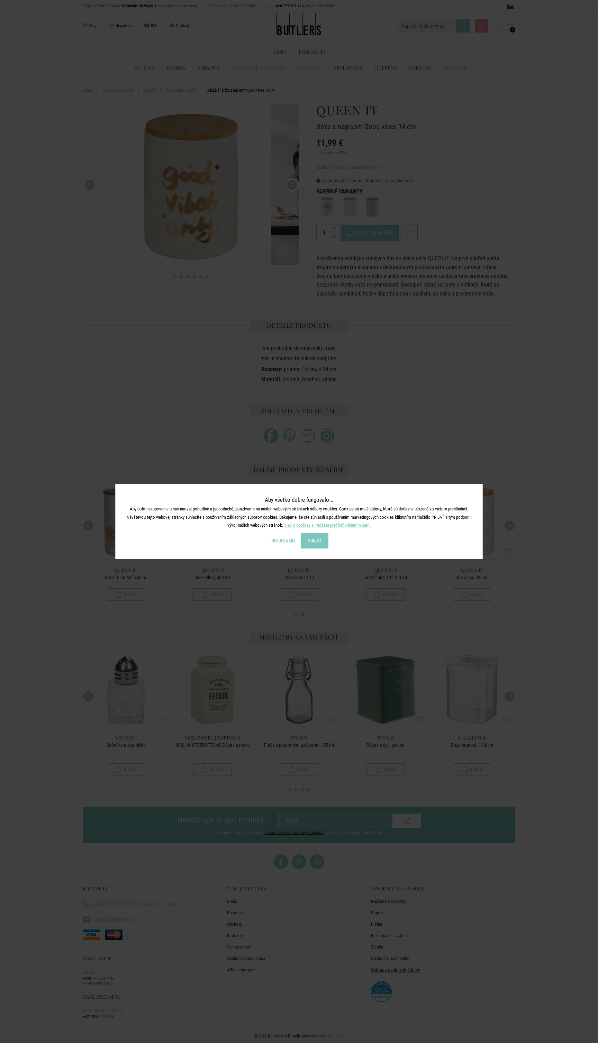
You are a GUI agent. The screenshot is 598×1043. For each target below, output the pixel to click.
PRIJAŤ (314, 540)
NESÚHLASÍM (283, 540)
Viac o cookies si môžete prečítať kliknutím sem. (327, 525)
